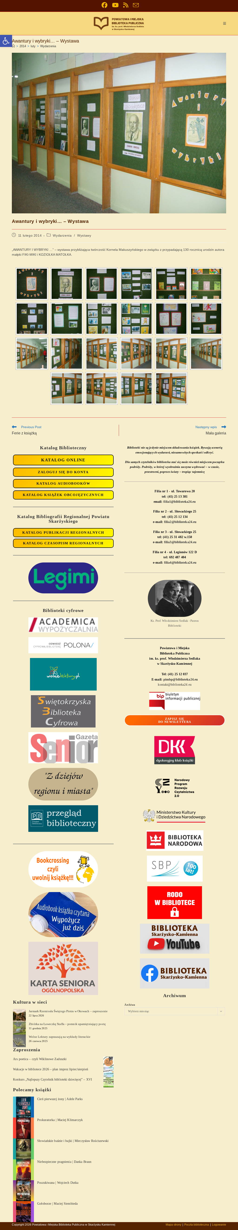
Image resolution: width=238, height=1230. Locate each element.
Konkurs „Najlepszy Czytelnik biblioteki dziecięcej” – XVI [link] (52, 1079)
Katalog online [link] (63, 460)
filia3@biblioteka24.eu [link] (180, 542)
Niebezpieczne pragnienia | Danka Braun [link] (64, 1162)
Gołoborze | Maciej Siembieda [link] (57, 1203)
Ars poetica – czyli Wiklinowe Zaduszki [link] (39, 1059)
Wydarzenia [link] (48, 46)
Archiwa (129, 1004)
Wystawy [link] (84, 235)
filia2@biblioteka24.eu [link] (180, 522)
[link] (6, 41)
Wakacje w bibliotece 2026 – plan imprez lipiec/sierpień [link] (50, 1069)
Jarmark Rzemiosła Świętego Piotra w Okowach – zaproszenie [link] (68, 1011)
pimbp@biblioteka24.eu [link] (180, 679)
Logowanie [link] (219, 1224)
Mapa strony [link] (173, 1224)
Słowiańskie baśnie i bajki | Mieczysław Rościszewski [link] (73, 1141)
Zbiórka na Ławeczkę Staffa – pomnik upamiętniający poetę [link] (67, 1024)
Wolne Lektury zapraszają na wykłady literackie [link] (59, 1036)
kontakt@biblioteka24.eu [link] (174, 684)
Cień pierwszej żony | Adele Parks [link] (60, 1099)
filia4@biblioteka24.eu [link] (180, 562)
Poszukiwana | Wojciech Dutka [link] (57, 1182)
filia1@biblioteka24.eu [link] (179, 501)
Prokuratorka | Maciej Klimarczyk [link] (60, 1120)
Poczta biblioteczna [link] (196, 1224)
